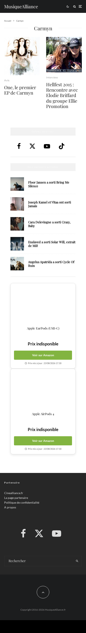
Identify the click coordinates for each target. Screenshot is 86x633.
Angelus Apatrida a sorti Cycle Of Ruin (51, 263)
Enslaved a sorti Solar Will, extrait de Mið (51, 244)
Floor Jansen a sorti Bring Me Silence (48, 184)
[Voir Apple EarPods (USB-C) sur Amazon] (43, 304)
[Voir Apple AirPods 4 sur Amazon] (43, 390)
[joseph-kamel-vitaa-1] (17, 204)
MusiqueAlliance (21, 6)
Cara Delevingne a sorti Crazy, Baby (49, 224)
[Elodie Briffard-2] (64, 54)
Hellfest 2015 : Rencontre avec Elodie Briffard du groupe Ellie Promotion (62, 95)
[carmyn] (22, 56)
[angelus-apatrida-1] (17, 263)
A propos (10, 507)
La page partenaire (16, 497)
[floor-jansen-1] (17, 184)
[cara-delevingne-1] (17, 224)
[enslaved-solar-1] (17, 243)
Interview (52, 77)
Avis (6, 80)
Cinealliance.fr (13, 493)
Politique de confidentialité (21, 502)
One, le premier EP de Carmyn (20, 90)
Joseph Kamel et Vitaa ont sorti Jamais (49, 204)
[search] (77, 561)
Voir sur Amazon (43, 355)
